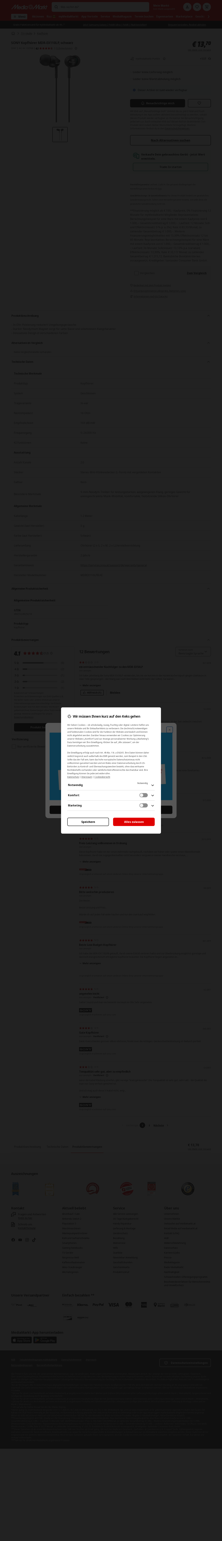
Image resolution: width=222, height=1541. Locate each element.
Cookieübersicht (102, 776)
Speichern (88, 822)
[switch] (143, 795)
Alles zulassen (134, 822)
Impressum (86, 776)
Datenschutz (73, 776)
